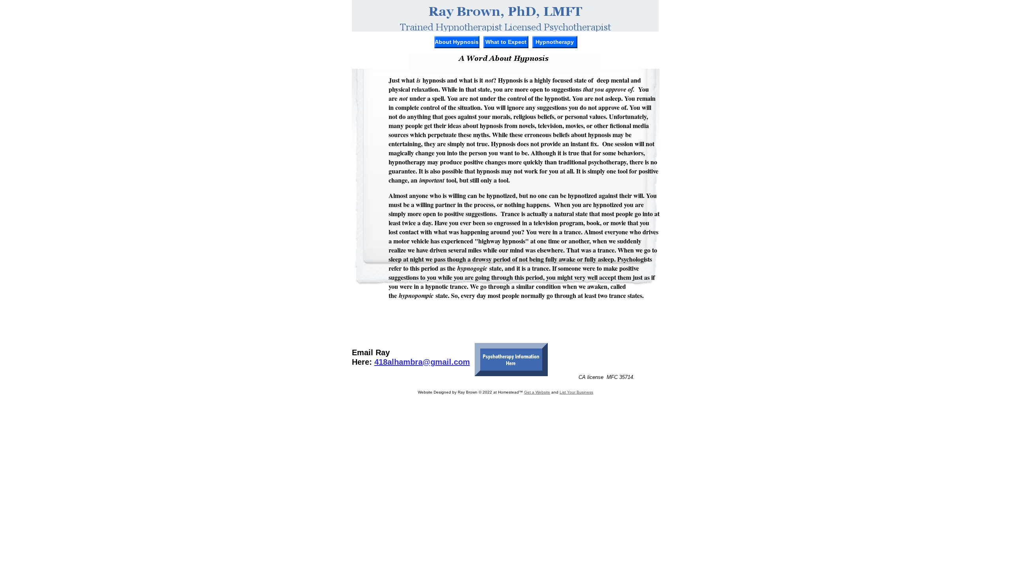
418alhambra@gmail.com (422, 362)
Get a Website (537, 392)
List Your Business (576, 392)
